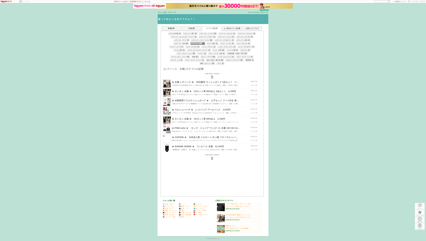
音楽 (182, 210)
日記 (165, 12)
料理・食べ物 (169, 215)
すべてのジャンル (201, 215)
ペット (183, 204)
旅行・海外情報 (186, 215)
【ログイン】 (264, 12)
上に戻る (419, 228)
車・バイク (199, 208)
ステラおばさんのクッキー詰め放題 (236, 228)
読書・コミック (186, 212)
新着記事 (419, 222)
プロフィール (172, 12)
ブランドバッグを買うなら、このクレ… (238, 206)
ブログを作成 (414, 1)
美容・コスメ (169, 208)
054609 (263, 10)
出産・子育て (169, 204)
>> (399, 1)
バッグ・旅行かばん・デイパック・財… (238, 204)
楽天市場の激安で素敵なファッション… (238, 215)
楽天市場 (422, 1)
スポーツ (199, 204)
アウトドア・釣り (201, 206)
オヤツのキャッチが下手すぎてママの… (238, 217)
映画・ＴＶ (184, 208)
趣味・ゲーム (185, 206)
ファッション (26, 1)
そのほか (199, 212)
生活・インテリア (171, 212)
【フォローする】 (253, 12)
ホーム (160, 12)
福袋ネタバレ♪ (230, 226)
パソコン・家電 (201, 210)
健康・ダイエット (171, 210)
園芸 (182, 217)
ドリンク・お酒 (170, 217)
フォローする (420, 215)
